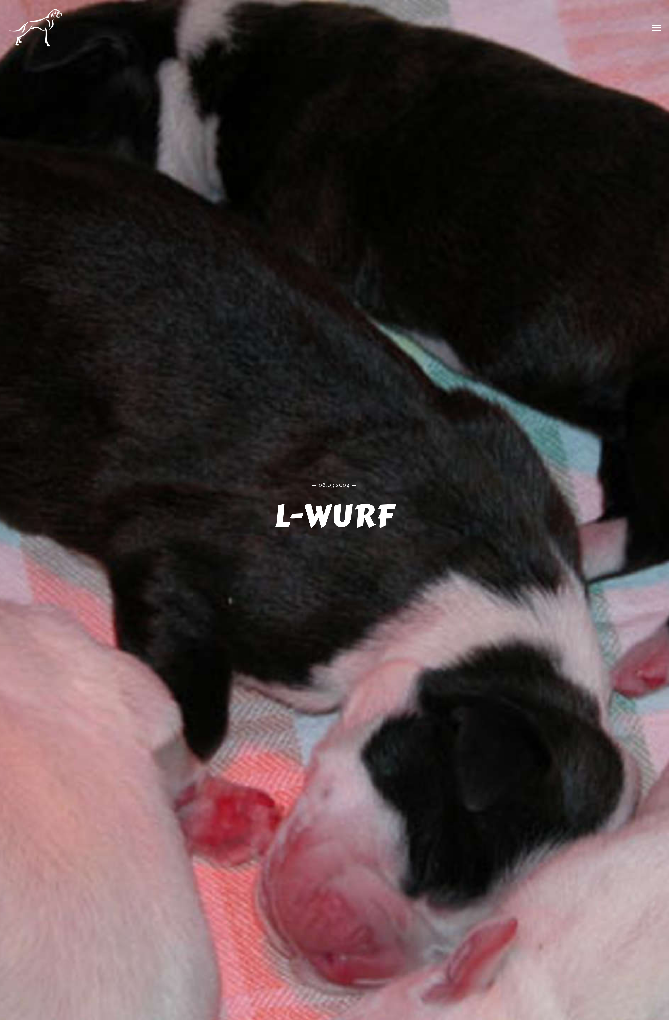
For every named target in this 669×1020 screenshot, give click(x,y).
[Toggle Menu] (656, 28)
